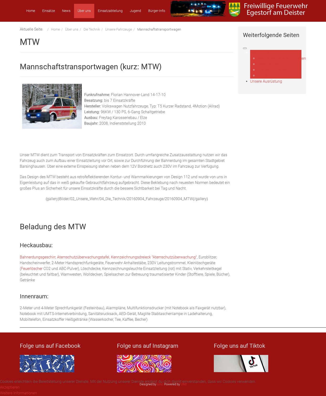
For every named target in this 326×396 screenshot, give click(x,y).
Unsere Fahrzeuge (265, 52)
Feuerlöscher (31, 268)
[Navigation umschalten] (245, 48)
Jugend (135, 11)
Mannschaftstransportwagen (281, 58)
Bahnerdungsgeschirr (37, 257)
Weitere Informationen (18, 393)
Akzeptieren (10, 387)
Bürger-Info (156, 11)
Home (30, 11)
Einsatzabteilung (110, 11)
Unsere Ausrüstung (266, 81)
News (66, 11)
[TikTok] (241, 363)
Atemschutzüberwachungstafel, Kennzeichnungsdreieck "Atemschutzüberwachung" (127, 257)
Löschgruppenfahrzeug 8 (278, 70)
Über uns (84, 11)
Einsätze (48, 11)
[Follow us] (144, 363)
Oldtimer (264, 75)
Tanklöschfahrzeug (273, 64)
